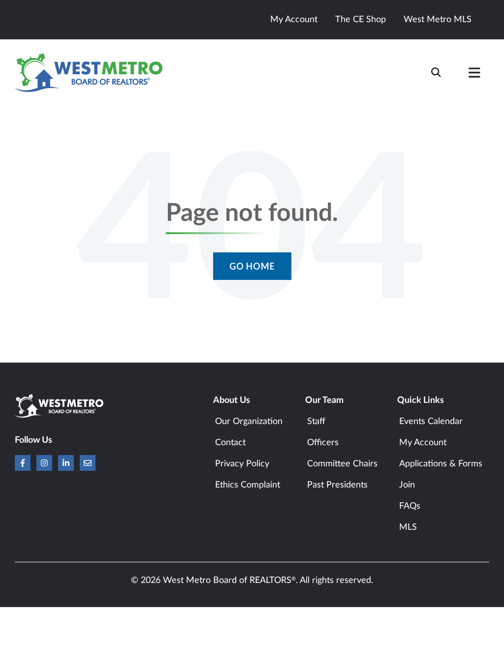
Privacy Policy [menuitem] (242, 463)
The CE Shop (360, 19)
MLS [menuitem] (408, 527)
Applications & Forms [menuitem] (440, 463)
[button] (474, 75)
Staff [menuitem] (316, 421)
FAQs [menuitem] (409, 506)
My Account (293, 19)
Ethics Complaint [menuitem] (247, 485)
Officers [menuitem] (323, 442)
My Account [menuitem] (422, 442)
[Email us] (87, 463)
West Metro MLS (438, 19)
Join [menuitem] (407, 485)
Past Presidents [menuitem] (337, 485)
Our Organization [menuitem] (249, 421)
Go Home (252, 266)
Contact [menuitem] (230, 442)
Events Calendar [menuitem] (431, 421)
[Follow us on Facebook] (23, 463)
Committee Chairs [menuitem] (342, 463)
